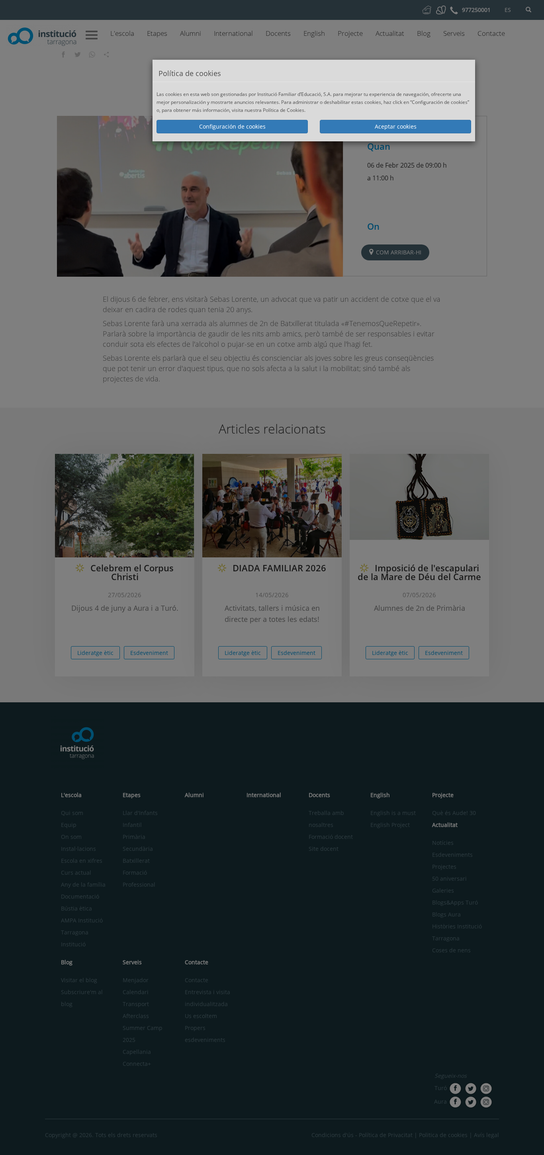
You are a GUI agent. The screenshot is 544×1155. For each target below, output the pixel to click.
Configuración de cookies (232, 126)
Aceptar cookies (396, 126)
